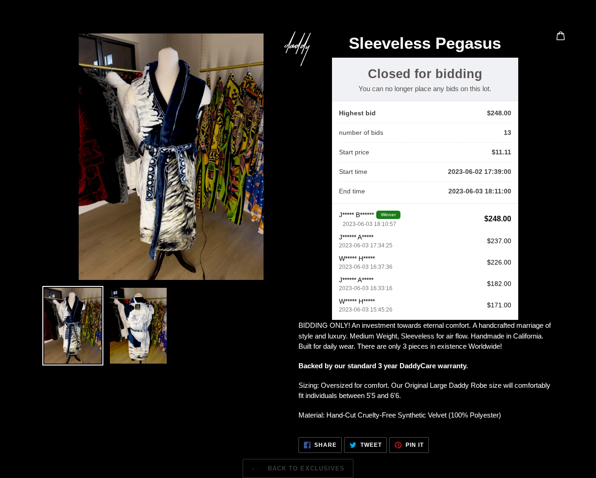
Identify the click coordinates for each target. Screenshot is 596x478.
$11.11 (501, 152)
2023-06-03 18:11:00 (479, 191)
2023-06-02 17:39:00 (479, 171)
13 (507, 132)
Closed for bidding (425, 74)
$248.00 (499, 113)
